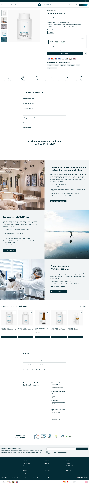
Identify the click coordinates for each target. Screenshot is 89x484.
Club (12, 4)
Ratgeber (46, 468)
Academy (68, 468)
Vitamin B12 (63, 65)
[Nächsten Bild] (4, 40)
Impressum (29, 477)
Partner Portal (68, 470)
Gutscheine (46, 465)
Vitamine (50, 65)
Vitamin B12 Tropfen (72, 328)
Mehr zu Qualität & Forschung (57, 201)
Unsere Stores (47, 470)
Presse (20, 477)
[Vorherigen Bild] (36, 41)
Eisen (78, 65)
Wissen (20, 4)
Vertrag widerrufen (27, 473)
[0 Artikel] (77, 5)
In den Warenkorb (65, 53)
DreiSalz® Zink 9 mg (5, 328)
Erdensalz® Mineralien (22, 328)
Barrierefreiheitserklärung (52, 477)
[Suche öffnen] (67, 5)
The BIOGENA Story (70, 465)
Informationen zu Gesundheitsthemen (41, 477)
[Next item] (86, 320)
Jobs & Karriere (69, 463)
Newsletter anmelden (82, 448)
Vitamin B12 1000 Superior (56, 328)
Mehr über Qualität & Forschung (58, 291)
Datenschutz (25, 477)
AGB (55, 452)
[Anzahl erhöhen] (65, 46)
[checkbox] (47, 452)
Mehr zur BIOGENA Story (9, 250)
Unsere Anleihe (10, 477)
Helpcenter (25, 470)
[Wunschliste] (73, 5)
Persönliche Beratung (27, 463)
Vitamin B (56, 65)
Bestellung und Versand (27, 468)
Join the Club (47, 463)
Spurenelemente (71, 65)
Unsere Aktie (16, 477)
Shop (2, 4)
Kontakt (24, 465)
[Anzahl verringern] (59, 46)
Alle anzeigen (83, 306)
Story (16, 4)
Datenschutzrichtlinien (62, 452)
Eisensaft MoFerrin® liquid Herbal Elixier (41, 329)
